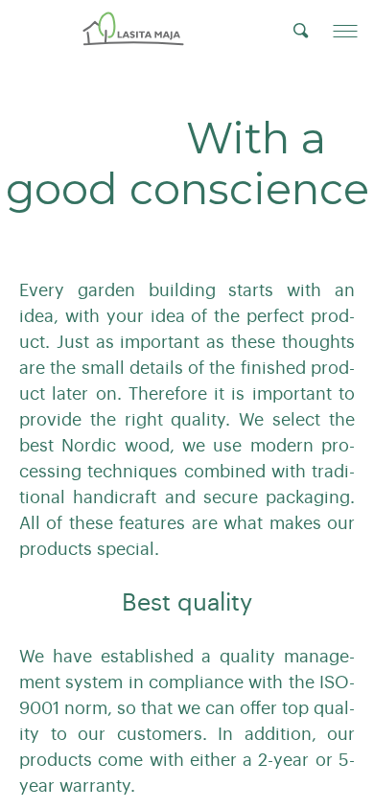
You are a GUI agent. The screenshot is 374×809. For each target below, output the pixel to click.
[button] (345, 30)
